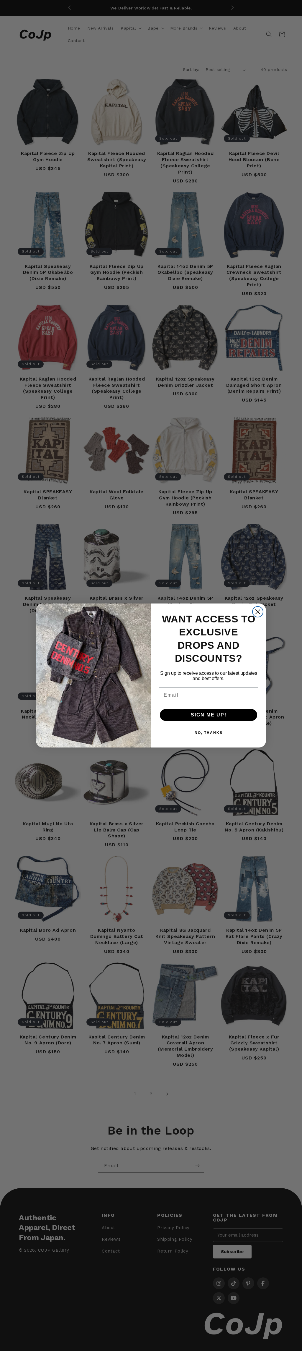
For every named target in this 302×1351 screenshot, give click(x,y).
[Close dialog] (257, 611)
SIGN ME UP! (208, 714)
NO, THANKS (209, 733)
